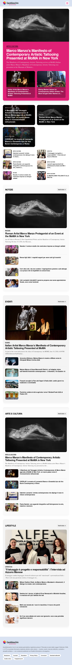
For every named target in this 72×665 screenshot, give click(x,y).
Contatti (15, 655)
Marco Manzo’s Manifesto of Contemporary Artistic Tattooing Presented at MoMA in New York (32, 54)
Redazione (7, 655)
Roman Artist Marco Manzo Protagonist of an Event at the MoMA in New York (34, 235)
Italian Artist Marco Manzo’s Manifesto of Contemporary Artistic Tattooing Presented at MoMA (35, 346)
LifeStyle (10, 525)
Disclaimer (24, 655)
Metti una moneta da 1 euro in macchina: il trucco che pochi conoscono (40, 606)
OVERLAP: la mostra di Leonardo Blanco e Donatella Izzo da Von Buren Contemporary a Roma (41, 482)
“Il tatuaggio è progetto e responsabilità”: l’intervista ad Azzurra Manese (35, 571)
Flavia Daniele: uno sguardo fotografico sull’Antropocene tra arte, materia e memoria (42, 505)
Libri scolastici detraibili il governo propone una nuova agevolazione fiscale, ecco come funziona (43, 281)
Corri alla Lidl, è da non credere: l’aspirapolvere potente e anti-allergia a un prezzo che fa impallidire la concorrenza (43, 270)
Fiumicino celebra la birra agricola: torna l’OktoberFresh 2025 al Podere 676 (41, 393)
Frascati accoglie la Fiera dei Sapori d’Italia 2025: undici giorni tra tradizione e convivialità (42, 382)
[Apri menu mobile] (67, 3)
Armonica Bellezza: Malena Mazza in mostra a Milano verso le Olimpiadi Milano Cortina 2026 (40, 359)
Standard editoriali (55, 655)
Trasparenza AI (18, 658)
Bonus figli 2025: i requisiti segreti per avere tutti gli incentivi (40, 257)
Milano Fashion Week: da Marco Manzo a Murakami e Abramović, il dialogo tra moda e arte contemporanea (42, 583)
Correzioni (44, 655)
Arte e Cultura (12, 46)
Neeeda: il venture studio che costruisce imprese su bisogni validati (42, 246)
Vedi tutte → (62, 189)
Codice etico (7, 658)
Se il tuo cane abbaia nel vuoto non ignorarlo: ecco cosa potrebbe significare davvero (42, 617)
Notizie (9, 189)
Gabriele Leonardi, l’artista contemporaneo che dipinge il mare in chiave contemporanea (41, 494)
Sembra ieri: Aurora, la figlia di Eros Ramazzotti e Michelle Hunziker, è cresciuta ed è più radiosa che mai (43, 594)
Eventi (8, 301)
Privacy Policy (33, 655)
